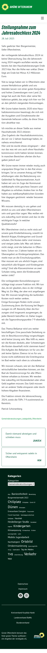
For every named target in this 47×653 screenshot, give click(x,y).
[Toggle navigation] (42, 18)
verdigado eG (21, 638)
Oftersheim (37, 418)
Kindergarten (21, 526)
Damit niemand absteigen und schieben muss (23, 437)
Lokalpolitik (26, 418)
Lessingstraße (12, 534)
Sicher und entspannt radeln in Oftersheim (23, 457)
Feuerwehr (30, 511)
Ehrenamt (22, 508)
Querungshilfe (32, 546)
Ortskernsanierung (17, 545)
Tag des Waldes (27, 549)
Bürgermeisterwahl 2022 (18, 497)
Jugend (10, 526)
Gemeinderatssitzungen (11, 418)
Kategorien (13, 480)
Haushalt (18, 518)
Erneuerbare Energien (17, 511)
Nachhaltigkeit (14, 542)
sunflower (22, 636)
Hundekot (33, 522)
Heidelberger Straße (18, 521)
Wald (10, 558)
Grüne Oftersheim (21, 7)
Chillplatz (14, 502)
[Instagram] (26, 595)
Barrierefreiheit (19, 493)
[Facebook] (20, 595)
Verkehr (30, 553)
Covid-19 (32, 502)
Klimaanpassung (14, 530)
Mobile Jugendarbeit (18, 537)
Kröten (33, 530)
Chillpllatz (25, 502)
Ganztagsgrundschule (27, 515)
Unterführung (18, 555)
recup (9, 550)
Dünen (13, 507)
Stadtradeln (16, 550)
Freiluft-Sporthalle (13, 515)
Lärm (19, 534)
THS (10, 554)
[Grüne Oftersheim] (5, 6)
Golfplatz (10, 518)
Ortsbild (27, 541)
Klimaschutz (26, 530)
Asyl (9, 494)
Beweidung (32, 494)
